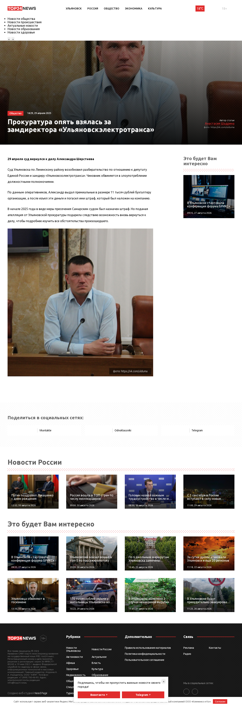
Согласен (220, 701)
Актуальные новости (23, 25)
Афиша (70, 662)
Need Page (41, 693)
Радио (187, 653)
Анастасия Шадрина (219, 123)
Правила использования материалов (148, 647)
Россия (92, 8)
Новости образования (24, 29)
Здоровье (72, 668)
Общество (111, 8)
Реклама (188, 647)
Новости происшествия (25, 22)
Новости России (102, 649)
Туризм (70, 693)
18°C (200, 8)
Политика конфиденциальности (145, 653)
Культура (155, 8)
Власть (96, 662)
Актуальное (99, 656)
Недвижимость (76, 675)
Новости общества (21, 18)
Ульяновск (74, 8)
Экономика (133, 8)
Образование (100, 675)
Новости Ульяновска (73, 649)
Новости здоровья (21, 32)
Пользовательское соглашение (144, 659)
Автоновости (74, 656)
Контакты (215, 647)
